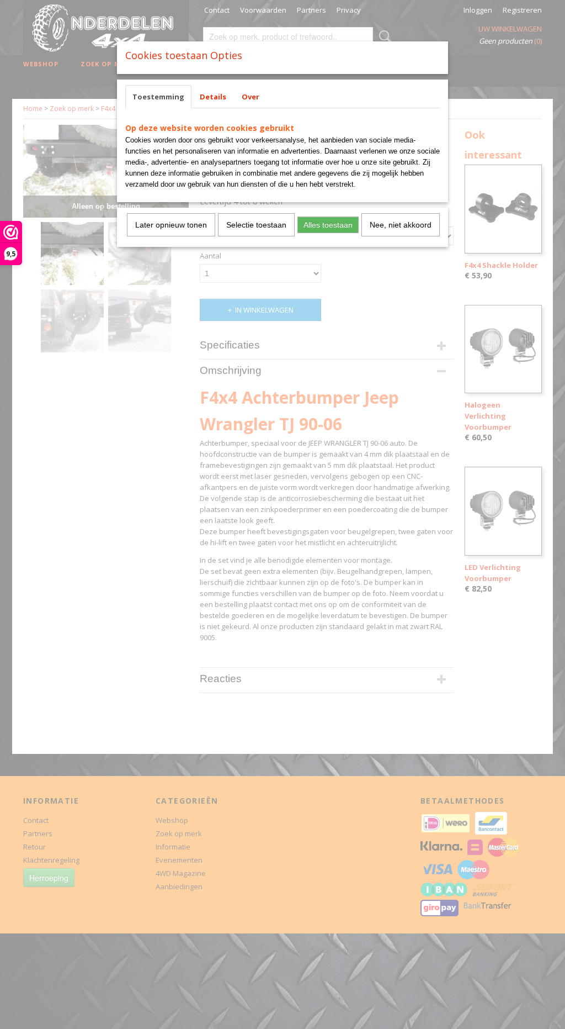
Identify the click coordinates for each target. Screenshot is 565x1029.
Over (250, 97)
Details (213, 97)
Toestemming (158, 97)
